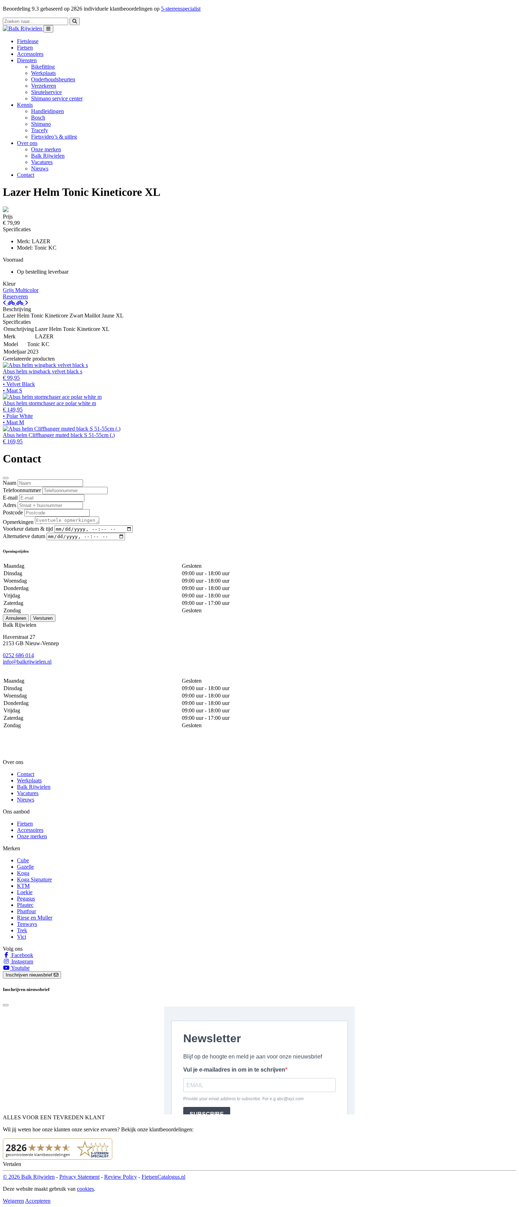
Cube (23, 860)
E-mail (10, 498)
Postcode (13, 512)
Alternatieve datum (24, 536)
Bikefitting (43, 67)
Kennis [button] (25, 105)
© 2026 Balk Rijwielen (29, 1177)
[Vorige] (9, 303)
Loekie (24, 892)
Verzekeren (43, 86)
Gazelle (25, 867)
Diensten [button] (27, 60)
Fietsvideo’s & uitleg (54, 137)
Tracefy (39, 130)
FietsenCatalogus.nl (163, 1177)
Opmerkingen (18, 522)
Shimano (41, 124)
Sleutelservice (46, 92)
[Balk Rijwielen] (23, 28)
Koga (23, 873)
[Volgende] (22, 303)
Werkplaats (43, 73)
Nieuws (39, 168)
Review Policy (120, 1177)
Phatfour (26, 911)
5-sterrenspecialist (181, 9)
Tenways (27, 924)
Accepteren (37, 1201)
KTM (23, 886)
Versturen (43, 618)
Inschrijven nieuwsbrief (30, 975)
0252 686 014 (18, 655)
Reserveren (15, 296)
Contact (25, 175)
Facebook (21, 955)
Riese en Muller (34, 918)
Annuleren (16, 618)
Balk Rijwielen (48, 156)
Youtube (20, 968)
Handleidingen (47, 111)
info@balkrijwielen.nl (27, 662)
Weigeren (13, 1201)
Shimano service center (57, 98)
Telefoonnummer (22, 490)
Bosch (38, 118)
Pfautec (25, 905)
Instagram (21, 961)
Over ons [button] (27, 143)
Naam (9, 483)
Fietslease (27, 41)
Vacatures (42, 162)
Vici (21, 937)
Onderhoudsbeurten (53, 79)
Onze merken (46, 149)
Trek (22, 930)
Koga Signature (34, 879)
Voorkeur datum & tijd (28, 529)
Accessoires (30, 54)
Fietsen (25, 48)
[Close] (5, 478)
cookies (85, 1189)
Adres (9, 505)
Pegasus (26, 899)
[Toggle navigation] (48, 29)
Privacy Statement (79, 1177)
